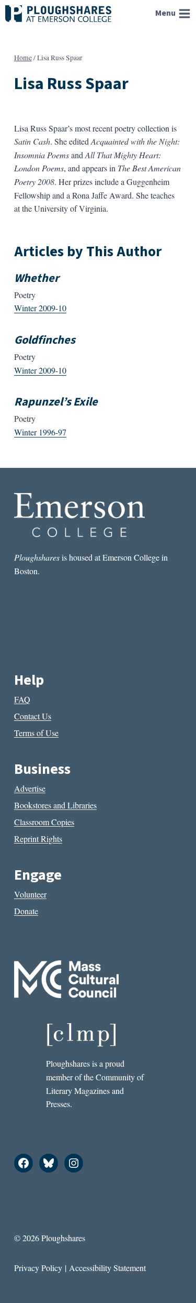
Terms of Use (36, 732)
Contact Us (32, 715)
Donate (26, 910)
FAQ (22, 699)
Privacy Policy (38, 1267)
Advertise (29, 788)
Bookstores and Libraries (55, 805)
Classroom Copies (44, 821)
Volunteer (30, 894)
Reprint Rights (38, 838)
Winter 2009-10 (40, 307)
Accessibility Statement (107, 1267)
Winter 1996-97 (40, 431)
